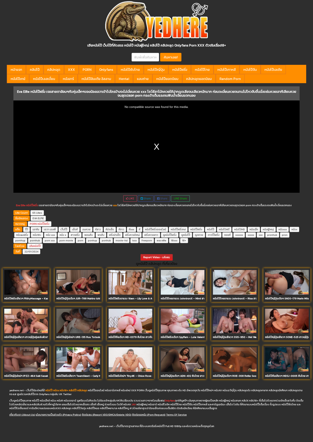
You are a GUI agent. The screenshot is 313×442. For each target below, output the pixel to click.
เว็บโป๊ (63, 229)
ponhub (106, 240)
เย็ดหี (75, 229)
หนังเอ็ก (254, 229)
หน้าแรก (16, 69)
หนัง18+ (37, 235)
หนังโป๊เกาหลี (226, 69)
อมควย (86, 229)
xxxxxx (239, 235)
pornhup (20, 240)
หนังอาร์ (68, 78)
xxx (261, 235)
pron (284, 235)
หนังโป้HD (239, 229)
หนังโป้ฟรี (224, 229)
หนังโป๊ (210, 229)
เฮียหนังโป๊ (35, 246)
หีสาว (98, 229)
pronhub (272, 235)
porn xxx (50, 240)
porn (80, 240)
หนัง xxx (50, 235)
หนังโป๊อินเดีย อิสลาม (96, 78)
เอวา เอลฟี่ (50, 229)
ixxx (134, 240)
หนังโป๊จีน (250, 69)
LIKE (131, 198)
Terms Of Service (176, 415)
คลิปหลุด (53, 69)
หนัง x (63, 235)
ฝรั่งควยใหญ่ (132, 235)
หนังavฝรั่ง (22, 235)
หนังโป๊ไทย (202, 69)
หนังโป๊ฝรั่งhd (178, 229)
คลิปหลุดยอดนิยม (199, 78)
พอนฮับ (88, 235)
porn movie (66, 240)
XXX (71, 69)
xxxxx (251, 235)
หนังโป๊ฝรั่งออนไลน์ (155, 229)
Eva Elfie (21, 205)
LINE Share (180, 198)
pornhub (35, 240)
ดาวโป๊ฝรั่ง (214, 235)
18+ (184, 240)
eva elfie (161, 240)
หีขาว (121, 229)
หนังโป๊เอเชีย (273, 69)
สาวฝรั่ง (75, 235)
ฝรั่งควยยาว (151, 235)
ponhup (92, 240)
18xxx (174, 240)
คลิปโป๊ (35, 69)
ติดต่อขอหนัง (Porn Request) (148, 415)
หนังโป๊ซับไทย (130, 69)
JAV (134, 404)
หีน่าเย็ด (110, 229)
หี (139, 229)
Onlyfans (106, 69)
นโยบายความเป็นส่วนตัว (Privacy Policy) (58, 415)
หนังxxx (283, 229)
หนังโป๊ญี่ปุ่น (156, 69)
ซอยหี (227, 235)
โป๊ (26, 229)
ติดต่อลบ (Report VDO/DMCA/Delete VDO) (106, 415)
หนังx (294, 229)
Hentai (124, 78)
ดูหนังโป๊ (185, 235)
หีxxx (131, 229)
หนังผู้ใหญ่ (268, 229)
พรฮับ (101, 235)
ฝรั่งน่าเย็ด (115, 235)
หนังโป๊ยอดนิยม (167, 78)
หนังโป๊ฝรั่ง (179, 69)
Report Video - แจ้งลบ (156, 257)
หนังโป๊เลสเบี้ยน (44, 78)
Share (147, 198)
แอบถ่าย (143, 78)
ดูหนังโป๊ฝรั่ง (170, 235)
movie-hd (122, 240)
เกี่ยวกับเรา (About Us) (22, 415)
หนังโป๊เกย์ (18, 78)
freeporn (146, 240)
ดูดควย (199, 235)
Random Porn (230, 78)
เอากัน (36, 229)
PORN (87, 69)
